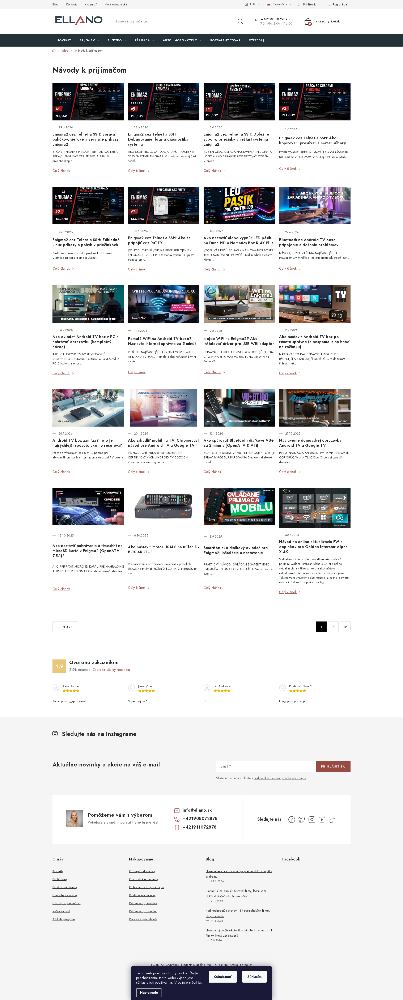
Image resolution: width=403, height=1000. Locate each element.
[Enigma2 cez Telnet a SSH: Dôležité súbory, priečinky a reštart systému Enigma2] (239, 101)
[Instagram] (312, 819)
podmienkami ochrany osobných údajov (280, 778)
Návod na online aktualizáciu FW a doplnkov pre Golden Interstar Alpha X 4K (313, 547)
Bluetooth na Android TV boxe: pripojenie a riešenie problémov (309, 242)
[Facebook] (291, 819)
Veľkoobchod (61, 911)
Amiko (234, 965)
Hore (68, 627)
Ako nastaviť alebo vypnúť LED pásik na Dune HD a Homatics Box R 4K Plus (238, 240)
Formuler (246, 965)
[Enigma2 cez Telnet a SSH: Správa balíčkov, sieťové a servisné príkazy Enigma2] (88, 101)
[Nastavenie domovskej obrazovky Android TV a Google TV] (315, 408)
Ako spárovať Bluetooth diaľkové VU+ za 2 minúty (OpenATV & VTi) (239, 443)
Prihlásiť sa (333, 766)
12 (345, 627)
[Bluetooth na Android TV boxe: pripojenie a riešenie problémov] (315, 206)
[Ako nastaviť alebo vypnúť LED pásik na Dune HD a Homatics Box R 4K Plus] (239, 205)
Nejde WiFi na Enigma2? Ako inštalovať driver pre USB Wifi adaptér (239, 341)
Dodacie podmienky (142, 895)
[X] (301, 819)
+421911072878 (200, 827)
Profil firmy (59, 879)
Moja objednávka (116, 4)
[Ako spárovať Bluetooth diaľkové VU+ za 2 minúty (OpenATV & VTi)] (239, 408)
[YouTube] (322, 819)
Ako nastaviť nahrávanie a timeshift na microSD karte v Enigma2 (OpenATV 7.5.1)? (87, 551)
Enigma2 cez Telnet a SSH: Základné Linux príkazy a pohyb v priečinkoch (86, 242)
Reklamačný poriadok (143, 903)
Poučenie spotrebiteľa (143, 919)
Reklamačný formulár (143, 911)
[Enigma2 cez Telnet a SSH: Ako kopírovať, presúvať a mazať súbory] (315, 102)
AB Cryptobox (170, 965)
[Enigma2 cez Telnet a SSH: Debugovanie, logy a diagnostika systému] (163, 101)
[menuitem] (63, 40)
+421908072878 (275, 19)
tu (199, 982)
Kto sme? (91, 4)
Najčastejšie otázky (64, 895)
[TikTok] (332, 819)
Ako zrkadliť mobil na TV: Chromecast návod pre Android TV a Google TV (163, 443)
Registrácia (340, 4)
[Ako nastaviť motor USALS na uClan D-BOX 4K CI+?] (163, 508)
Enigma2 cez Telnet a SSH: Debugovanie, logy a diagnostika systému (158, 139)
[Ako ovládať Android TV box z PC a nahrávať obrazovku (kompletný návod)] (88, 304)
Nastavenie (149, 992)
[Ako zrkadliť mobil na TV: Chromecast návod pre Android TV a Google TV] (163, 408)
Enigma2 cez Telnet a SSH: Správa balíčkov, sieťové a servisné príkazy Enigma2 (85, 139)
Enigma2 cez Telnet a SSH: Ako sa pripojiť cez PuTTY (159, 240)
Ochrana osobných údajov (146, 887)
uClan (155, 965)
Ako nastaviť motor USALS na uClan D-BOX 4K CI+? (163, 549)
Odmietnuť (223, 976)
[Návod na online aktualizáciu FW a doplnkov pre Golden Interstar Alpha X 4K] (315, 508)
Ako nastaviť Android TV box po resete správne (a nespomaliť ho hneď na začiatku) (314, 342)
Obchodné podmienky (143, 879)
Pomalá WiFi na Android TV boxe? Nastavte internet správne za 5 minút (162, 341)
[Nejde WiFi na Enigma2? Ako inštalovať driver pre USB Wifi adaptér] (239, 304)
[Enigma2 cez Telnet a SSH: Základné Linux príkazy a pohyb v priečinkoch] (88, 206)
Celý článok (61, 170)
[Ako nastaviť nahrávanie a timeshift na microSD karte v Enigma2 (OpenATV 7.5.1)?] (88, 508)
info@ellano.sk (197, 810)
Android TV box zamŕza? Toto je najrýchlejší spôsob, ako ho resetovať (87, 443)
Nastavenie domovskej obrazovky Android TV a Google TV (310, 443)
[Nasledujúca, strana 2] (333, 626)
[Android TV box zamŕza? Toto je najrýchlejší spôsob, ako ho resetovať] (88, 408)
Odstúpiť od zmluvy (142, 871)
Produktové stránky (64, 887)
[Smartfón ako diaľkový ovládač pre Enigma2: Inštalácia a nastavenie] (239, 509)
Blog (55, 4)
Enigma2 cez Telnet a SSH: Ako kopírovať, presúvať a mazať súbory (312, 140)
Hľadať (240, 21)
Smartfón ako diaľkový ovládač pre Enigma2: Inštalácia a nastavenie (236, 550)
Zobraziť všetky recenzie (111, 669)
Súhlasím (254, 976)
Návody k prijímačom (66, 903)
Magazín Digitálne (193, 965)
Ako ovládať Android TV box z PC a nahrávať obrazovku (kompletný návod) (85, 342)
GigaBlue (221, 965)
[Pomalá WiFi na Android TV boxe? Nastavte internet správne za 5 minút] (163, 304)
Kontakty (71, 4)
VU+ (210, 965)
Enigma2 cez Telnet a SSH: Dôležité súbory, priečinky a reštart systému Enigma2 (236, 139)
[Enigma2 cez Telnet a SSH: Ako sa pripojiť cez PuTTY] (163, 205)
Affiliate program (63, 919)
